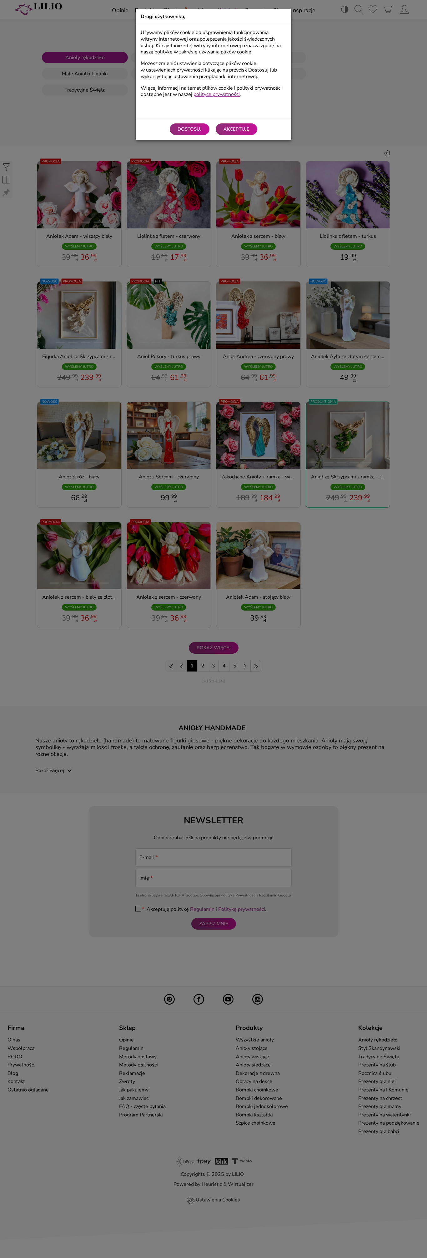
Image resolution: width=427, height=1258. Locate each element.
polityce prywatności (216, 94)
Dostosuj (190, 129)
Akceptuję (236, 129)
